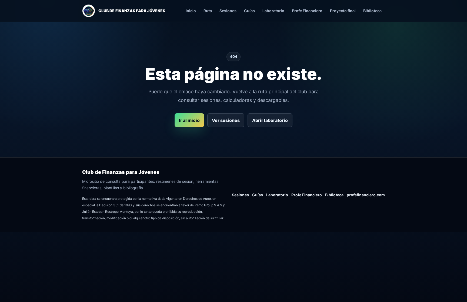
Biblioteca (372, 10)
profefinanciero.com (366, 195)
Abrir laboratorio (270, 120)
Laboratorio (273, 10)
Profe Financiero (307, 10)
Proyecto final (343, 10)
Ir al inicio (189, 120)
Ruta (208, 10)
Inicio (191, 10)
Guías (249, 10)
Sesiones (227, 10)
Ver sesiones (226, 120)
